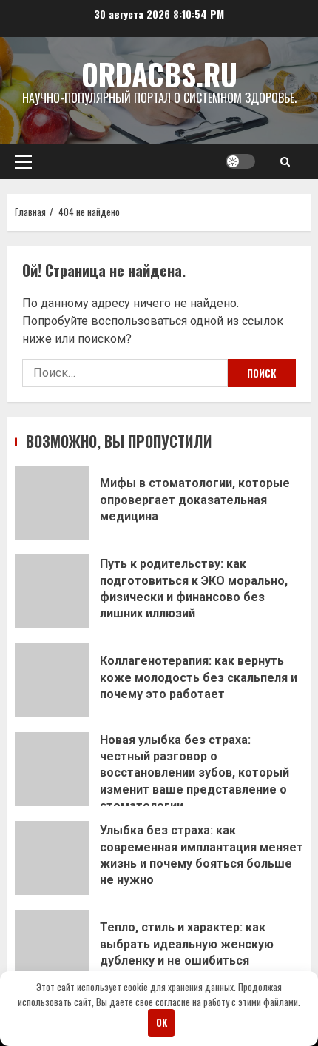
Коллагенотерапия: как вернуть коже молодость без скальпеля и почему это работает (52, 680)
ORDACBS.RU (159, 74)
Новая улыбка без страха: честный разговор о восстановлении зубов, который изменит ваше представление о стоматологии (52, 769)
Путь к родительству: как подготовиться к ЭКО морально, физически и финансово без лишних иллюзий (52, 591)
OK (161, 1022)
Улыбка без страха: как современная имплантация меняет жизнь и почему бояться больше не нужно (52, 858)
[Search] (285, 161)
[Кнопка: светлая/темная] (240, 161)
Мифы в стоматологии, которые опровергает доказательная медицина (52, 503)
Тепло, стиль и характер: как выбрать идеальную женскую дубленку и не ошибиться (52, 947)
